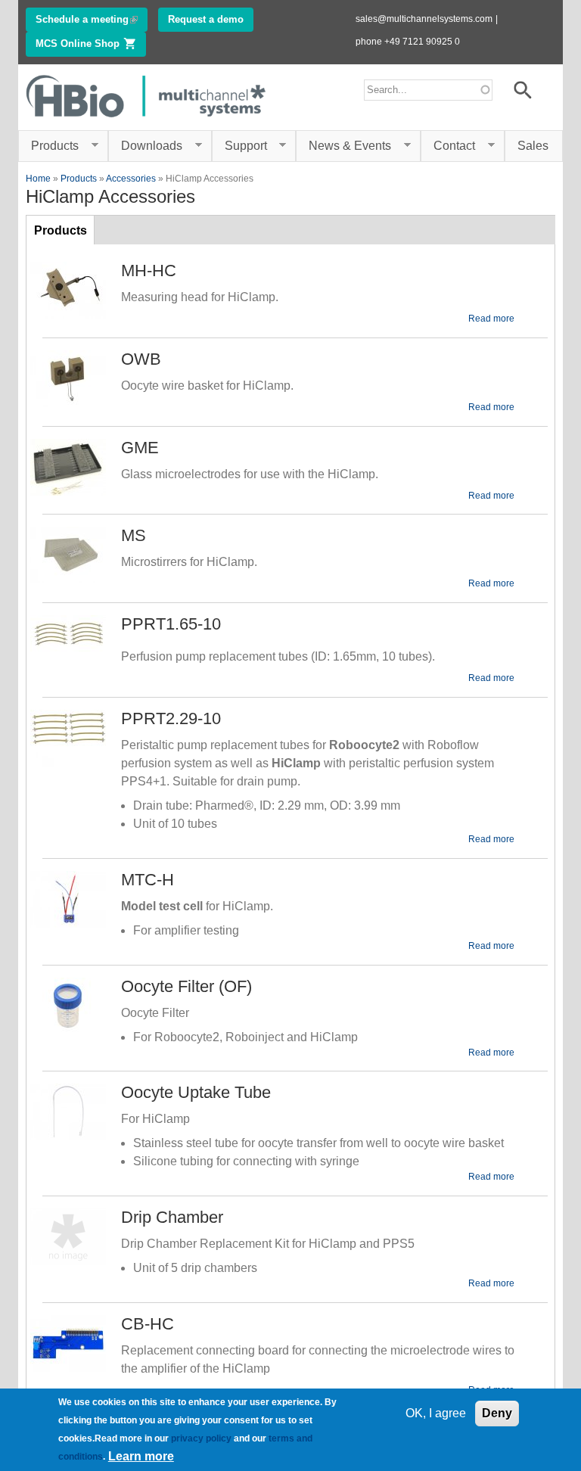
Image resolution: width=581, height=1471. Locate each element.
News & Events (343, 146)
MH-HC (148, 270)
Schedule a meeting (92, 19)
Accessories (131, 178)
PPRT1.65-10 (171, 623)
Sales (532, 145)
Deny (497, 1413)
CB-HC (147, 1323)
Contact (448, 146)
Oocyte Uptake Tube (196, 1092)
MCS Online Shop (91, 43)
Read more (491, 318)
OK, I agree (435, 1413)
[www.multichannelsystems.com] (147, 120)
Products (48, 146)
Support (239, 146)
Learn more (141, 1456)
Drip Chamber (172, 1217)
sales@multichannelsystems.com (424, 19)
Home (38, 178)
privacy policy (201, 1438)
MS (133, 535)
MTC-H (147, 879)
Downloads (145, 146)
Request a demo (206, 19)
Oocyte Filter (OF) (186, 986)
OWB (141, 359)
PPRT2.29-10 (171, 718)
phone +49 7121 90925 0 (408, 41)
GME (140, 447)
